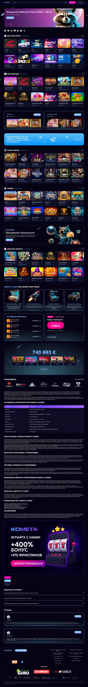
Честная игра (75, 658)
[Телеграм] (22, 662)
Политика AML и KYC (58, 656)
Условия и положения (75, 660)
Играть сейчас (37, 114)
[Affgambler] (63, 671)
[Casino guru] (22, 672)
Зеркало (7, 584)
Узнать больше (9, 240)
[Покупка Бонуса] (21, 31)
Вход (80, 2)
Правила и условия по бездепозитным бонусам (58, 650)
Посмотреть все (25, 35)
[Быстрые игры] (5, 31)
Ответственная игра (58, 658)
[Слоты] (8, 31)
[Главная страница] (7, 2)
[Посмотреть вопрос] (83, 592)
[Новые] (18, 31)
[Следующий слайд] (11, 24)
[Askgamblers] (41, 672)
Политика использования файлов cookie (76, 654)
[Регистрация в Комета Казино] (44, 547)
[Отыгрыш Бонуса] (24, 31)
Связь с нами (58, 662)
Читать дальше (52, 337)
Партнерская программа (21, 650)
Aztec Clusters (15, 319)
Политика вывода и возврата (76, 649)
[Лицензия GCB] (14, 661)
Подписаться (77, 139)
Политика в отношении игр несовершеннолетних (57, 654)
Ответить (78, 616)
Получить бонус (10, 17)
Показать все (44, 369)
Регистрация (72, 2)
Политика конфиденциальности (75, 656)
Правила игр (58, 660)
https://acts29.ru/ (33, 411)
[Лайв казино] (11, 31)
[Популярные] (15, 31)
